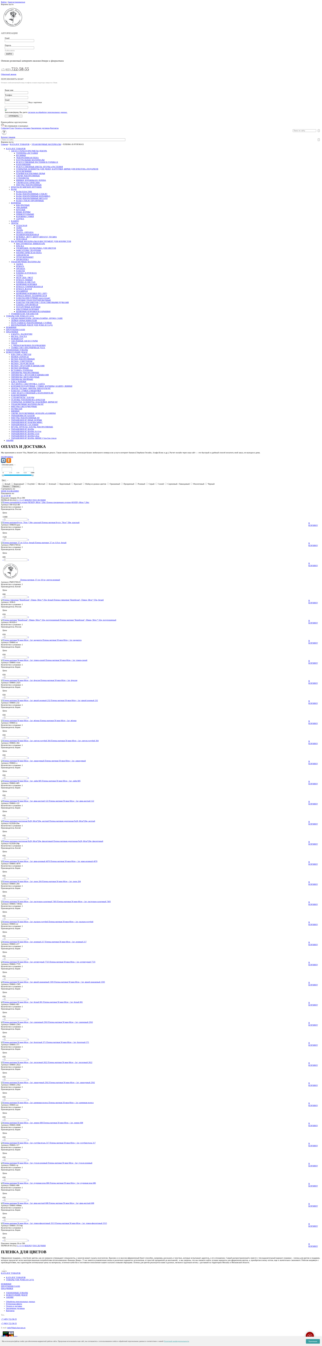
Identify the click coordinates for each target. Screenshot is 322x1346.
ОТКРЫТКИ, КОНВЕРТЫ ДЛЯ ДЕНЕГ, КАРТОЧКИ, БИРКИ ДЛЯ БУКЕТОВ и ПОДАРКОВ (57, 169)
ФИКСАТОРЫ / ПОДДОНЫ (28, 250)
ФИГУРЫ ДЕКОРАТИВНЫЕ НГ (25, 418)
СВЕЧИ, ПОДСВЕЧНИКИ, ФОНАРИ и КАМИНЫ (33, 413)
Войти (4, 2)
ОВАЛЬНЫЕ (21, 207)
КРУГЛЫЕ (20, 210)
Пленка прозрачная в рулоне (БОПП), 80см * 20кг (67, 502)
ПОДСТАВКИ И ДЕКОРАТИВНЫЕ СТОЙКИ (31, 323)
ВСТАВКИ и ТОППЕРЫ (22, 370)
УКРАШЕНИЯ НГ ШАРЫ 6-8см (25, 436)
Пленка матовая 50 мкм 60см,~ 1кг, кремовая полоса (71, 1103)
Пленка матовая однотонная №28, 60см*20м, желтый (72, 821)
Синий (160, 484)
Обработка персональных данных (20, 1302)
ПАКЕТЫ (20, 271)
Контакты (54, 128)
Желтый (42, 484)
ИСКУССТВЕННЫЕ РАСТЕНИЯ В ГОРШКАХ (37, 162)
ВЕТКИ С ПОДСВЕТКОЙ (22, 363)
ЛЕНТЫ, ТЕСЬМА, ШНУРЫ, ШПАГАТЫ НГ (31, 388)
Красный (77, 484)
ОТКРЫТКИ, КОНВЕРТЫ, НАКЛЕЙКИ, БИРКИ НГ (34, 402)
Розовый (141, 484)
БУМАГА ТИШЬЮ (24, 280)
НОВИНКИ (11, 327)
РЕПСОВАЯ (21, 239)
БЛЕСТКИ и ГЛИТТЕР (21, 354)
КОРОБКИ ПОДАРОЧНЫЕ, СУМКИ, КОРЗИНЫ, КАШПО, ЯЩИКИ (41, 386)
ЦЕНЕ (4, 491)
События (5, 128)
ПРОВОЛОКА (22, 259)
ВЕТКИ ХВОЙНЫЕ (20, 368)
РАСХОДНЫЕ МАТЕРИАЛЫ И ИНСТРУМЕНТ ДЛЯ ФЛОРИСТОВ (41, 241)
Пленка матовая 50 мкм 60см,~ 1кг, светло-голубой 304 (75, 741)
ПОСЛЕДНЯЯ (39, 500)
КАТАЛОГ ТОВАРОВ (19, 144)
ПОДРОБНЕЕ (7, 457)
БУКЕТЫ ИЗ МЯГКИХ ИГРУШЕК (26, 187)
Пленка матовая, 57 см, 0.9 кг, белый (50, 543)
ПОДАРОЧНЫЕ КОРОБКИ (28, 307)
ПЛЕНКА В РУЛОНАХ (26, 273)
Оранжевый (114, 484)
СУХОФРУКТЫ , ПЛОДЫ (22, 397)
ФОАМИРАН (22, 291)
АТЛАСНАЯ (21, 225)
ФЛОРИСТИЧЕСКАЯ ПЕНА (29, 253)
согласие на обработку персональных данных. (47, 112)
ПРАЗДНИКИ (12, 332)
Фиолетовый (199, 484)
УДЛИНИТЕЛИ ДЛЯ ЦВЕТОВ (24, 314)
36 (7, 496)
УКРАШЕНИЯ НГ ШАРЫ (22, 429)
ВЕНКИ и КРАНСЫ (20, 357)
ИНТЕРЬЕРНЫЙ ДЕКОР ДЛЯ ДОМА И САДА (32, 325)
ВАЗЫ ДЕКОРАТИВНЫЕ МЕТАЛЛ (32, 198)
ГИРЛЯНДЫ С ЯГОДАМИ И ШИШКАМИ (30, 375)
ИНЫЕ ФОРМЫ (23, 212)
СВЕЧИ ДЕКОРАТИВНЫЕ (28, 176)
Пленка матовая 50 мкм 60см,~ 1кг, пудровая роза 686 (73, 1183)
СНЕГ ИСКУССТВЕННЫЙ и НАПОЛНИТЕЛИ (32, 393)
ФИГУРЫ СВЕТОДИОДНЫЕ (24, 406)
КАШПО (15, 221)
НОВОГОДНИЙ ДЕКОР (17, 352)
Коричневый (65, 484)
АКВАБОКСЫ (22, 255)
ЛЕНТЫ (14, 223)
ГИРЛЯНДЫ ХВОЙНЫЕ (22, 379)
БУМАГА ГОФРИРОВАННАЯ (29, 287)
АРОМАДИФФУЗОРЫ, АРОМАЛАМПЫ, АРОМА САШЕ (37, 318)
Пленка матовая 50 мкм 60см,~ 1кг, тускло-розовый (70, 1163)
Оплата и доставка (23, 128)
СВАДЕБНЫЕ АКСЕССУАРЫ (24, 341)
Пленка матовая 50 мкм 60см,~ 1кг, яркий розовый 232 (74, 700)
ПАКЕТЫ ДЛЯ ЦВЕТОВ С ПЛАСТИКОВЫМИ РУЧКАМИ (42, 302)
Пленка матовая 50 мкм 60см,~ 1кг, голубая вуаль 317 (73, 1143)
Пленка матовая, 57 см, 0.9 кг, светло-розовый (40, 580)
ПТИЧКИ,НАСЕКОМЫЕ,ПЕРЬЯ (30, 173)
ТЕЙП (19, 228)
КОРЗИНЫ (16, 203)
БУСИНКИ (21, 155)
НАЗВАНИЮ (13, 491)
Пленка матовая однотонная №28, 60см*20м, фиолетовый (78, 841)
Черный (211, 484)
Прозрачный (129, 484)
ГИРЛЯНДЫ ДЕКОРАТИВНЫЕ (25, 373)
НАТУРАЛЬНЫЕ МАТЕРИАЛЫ (30, 160)
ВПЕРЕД (28, 500)
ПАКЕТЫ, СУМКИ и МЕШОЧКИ (26, 391)
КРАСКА (20, 246)
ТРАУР (14, 343)
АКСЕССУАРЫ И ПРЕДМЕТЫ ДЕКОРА (29, 151)
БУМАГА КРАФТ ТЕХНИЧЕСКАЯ (31, 296)
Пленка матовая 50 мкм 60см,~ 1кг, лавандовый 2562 (72, 1082)
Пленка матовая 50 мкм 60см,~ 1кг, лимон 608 (63, 1123)
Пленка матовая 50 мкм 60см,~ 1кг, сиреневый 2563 (70, 1022)
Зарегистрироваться (16, 2)
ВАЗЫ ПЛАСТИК (24, 192)
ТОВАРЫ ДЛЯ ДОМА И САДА (20, 316)
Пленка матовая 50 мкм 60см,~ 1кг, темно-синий (66, 660)
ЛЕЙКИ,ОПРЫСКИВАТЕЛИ (24, 320)
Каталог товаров (8, 137)
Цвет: (4, 480)
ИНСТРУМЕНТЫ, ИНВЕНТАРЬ (30, 244)
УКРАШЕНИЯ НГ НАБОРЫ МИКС (27, 422)
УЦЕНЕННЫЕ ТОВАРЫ (17, 350)
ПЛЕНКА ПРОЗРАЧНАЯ (27, 305)
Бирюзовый (18, 484)
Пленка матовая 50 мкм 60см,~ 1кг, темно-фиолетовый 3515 (81, 1223)
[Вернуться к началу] (4, 1271)
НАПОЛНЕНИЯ (23, 164)
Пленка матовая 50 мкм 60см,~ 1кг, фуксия (58, 680)
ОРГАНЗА (20, 268)
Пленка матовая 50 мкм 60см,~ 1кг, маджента (62, 640)
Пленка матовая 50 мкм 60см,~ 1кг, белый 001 (63, 1002)
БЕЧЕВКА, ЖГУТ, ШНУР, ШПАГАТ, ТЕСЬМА (36, 237)
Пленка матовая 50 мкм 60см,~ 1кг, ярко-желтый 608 (71, 1203)
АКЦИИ (9, 440)
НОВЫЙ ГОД (17, 339)
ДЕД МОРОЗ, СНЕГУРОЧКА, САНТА (28, 384)
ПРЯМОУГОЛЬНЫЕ (25, 214)
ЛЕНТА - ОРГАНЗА (25, 232)
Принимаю (312, 1341)
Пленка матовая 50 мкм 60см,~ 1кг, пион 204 (61, 881)
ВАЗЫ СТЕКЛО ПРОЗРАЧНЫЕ (30, 201)
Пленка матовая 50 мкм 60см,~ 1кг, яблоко (58, 721)
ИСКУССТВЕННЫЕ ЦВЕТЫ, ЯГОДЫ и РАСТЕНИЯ (39, 167)
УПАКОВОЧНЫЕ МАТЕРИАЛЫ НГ (27, 404)
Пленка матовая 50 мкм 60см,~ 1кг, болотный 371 (67, 1042)
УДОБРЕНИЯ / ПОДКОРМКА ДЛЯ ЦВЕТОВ (36, 248)
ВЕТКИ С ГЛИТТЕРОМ (21, 361)
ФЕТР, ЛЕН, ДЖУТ (24, 277)
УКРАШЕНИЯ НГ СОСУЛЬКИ (24, 425)
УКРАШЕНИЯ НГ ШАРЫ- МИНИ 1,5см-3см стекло (33, 438)
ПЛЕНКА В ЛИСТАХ (25, 282)
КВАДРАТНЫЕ (23, 205)
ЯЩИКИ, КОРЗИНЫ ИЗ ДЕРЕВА (31, 180)
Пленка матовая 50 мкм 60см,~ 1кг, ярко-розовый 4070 (73, 861)
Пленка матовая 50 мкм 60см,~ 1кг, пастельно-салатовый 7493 (84, 901)
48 (10, 496)
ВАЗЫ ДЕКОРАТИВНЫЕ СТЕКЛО (31, 194)
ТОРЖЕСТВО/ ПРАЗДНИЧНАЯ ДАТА (28, 348)
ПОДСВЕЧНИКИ (24, 171)
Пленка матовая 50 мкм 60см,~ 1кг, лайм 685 (61, 781)
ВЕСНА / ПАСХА (19, 336)
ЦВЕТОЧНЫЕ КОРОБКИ (27, 309)
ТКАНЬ (19, 230)
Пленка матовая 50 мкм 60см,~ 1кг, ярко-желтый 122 (71, 801)
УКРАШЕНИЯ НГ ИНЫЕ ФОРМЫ (26, 420)
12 (2, 496)
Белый (7, 484)
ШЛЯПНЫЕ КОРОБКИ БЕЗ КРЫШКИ (33, 311)
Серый (151, 484)
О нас (11, 128)
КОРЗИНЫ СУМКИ (25, 216)
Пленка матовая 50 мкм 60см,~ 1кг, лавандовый (65, 761)
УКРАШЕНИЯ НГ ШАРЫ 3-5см (25, 434)
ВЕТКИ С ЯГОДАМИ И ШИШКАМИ (28, 366)
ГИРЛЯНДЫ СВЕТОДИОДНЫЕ (25, 377)
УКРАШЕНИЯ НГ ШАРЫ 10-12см (26, 431)
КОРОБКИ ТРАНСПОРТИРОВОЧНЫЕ (33, 300)
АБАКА (19, 264)
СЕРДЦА (20, 219)
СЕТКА (19, 275)
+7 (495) (15, 69)
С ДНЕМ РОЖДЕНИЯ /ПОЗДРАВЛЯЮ (28, 345)
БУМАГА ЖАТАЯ (24, 289)
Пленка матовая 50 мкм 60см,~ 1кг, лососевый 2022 (70, 1062)
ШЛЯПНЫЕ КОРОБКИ (26, 284)
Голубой (31, 484)
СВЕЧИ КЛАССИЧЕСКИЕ (28, 182)
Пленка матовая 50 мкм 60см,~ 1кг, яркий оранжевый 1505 (79, 982)
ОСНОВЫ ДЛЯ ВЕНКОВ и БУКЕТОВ (28, 400)
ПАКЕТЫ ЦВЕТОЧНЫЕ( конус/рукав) (33, 298)
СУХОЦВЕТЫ (22, 178)
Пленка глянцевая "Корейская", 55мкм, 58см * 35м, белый (79, 600)
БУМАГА (20, 266)
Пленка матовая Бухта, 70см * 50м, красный (60, 522)
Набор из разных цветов (96, 484)
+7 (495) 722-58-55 (9, 1319)
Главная (4, 144)
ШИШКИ (15, 411)
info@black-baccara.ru (16, 1328)
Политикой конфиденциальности (176, 1341)
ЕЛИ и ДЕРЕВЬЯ (18, 382)
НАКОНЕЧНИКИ (19, 395)
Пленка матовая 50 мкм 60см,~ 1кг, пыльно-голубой (70, 922)
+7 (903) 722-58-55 (9, 1323)
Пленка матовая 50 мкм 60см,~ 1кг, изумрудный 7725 (72, 962)
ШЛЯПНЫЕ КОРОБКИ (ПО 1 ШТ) (31, 293)
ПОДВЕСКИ (16, 409)
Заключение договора (40, 128)
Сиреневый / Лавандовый (178, 484)
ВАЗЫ (14, 189)
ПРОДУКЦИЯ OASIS (15, 330)
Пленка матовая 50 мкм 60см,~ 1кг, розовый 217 (66, 942)
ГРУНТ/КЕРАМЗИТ (25, 257)
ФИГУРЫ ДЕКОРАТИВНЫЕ (29, 185)
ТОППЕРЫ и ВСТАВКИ (27, 153)
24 (5, 496)
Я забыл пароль (10, 50)
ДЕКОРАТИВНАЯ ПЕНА (27, 158)
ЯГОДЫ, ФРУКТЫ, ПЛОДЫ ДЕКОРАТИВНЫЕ (32, 427)
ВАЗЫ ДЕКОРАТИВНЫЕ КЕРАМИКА (33, 196)
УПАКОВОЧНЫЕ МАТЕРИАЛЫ (46, 144)
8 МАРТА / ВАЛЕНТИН (21, 334)
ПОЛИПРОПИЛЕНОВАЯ (27, 235)
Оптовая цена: (7, 464)
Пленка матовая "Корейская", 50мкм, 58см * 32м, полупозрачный (88, 620)
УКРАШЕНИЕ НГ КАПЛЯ (23, 415)
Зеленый (52, 484)
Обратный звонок (8, 74)
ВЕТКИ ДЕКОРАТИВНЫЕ (23, 359)
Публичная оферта (14, 1304)
